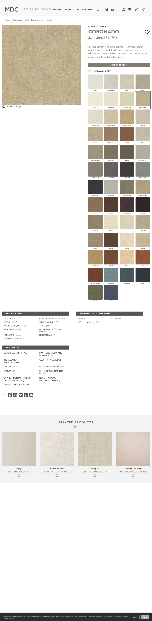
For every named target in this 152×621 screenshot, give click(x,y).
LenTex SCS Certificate (51, 366)
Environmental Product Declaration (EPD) (18, 379)
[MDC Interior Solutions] (27, 9)
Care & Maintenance (15, 352)
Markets (69, 9)
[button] (147, 32)
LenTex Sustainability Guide (51, 372)
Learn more (12, 618)
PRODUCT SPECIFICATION (16, 384)
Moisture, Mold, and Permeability (50, 354)
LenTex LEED (10, 366)
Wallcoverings (17, 20)
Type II (26, 20)
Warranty (10, 371)
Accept (145, 617)
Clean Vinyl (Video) (50, 359)
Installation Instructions (11, 361)
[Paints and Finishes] (108, 25)
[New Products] (32, 25)
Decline (135, 617)
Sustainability (84, 9)
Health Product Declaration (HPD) (49, 379)
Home (7, 20)
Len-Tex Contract (37, 20)
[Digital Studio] (64, 25)
